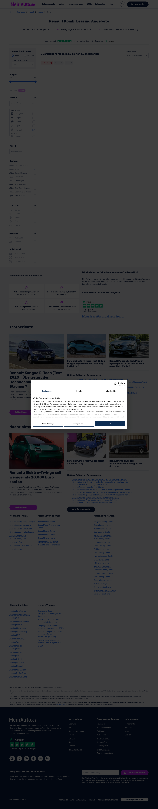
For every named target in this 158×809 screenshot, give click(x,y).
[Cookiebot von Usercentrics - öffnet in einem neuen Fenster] (115, 384)
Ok (110, 424)
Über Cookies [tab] (111, 391)
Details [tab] (79, 391)
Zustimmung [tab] (47, 391)
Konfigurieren (78, 424)
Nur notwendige (48, 424)
